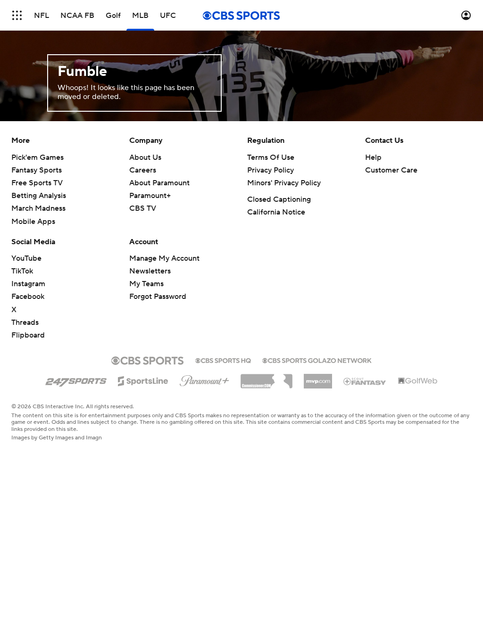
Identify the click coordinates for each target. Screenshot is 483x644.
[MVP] (318, 377)
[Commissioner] (266, 377)
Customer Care (391, 170)
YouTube (26, 258)
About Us (145, 157)
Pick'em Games (37, 157)
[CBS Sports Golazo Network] (317, 359)
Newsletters (150, 271)
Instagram (28, 284)
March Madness (38, 208)
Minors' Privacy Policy (284, 183)
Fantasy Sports (36, 170)
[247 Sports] (76, 379)
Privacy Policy (270, 170)
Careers (142, 170)
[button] (17, 15)
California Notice (276, 212)
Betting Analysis (38, 195)
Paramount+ (150, 195)
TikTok (22, 271)
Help (373, 157)
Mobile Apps (33, 221)
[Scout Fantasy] (365, 381)
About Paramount (159, 183)
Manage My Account (164, 258)
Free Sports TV (37, 183)
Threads (25, 322)
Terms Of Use (270, 157)
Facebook (27, 296)
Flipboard (28, 335)
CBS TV (142, 208)
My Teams (146, 284)
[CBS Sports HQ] (223, 359)
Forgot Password (157, 296)
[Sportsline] (143, 379)
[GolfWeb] (418, 381)
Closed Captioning (279, 199)
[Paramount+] (204, 379)
